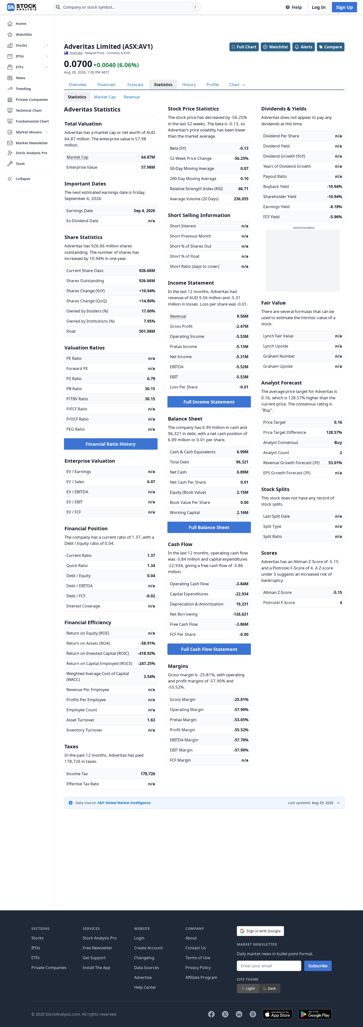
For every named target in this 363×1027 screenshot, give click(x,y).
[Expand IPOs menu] (47, 56)
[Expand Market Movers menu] (47, 132)
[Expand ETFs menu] (47, 67)
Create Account (148, 948)
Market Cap (105, 97)
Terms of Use (197, 957)
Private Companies (48, 967)
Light (250, 988)
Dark (272, 988)
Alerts (306, 47)
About (191, 938)
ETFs (35, 957)
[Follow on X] (225, 1014)
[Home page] (21, 7)
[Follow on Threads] (253, 1014)
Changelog (144, 957)
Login (139, 938)
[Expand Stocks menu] (47, 45)
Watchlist (278, 47)
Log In (319, 7)
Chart (235, 84)
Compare (333, 47)
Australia (76, 53)
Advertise (143, 977)
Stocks (37, 938)
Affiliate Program (201, 977)
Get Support (94, 957)
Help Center (145, 987)
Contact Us (195, 948)
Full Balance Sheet (209, 527)
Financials (106, 84)
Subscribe (317, 966)
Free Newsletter (97, 948)
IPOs (35, 948)
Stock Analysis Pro (100, 938)
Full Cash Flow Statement (209, 649)
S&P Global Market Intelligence (124, 802)
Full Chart (246, 47)
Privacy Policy (198, 967)
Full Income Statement (209, 402)
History (189, 84)
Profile (212, 84)
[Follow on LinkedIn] (239, 1014)
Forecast (135, 84)
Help (297, 7)
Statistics (163, 84)
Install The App (96, 967)
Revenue (132, 97)
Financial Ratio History (111, 444)
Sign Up (344, 7)
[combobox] (127, 7)
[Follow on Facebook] (211, 1014)
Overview (77, 84)
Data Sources (146, 967)
